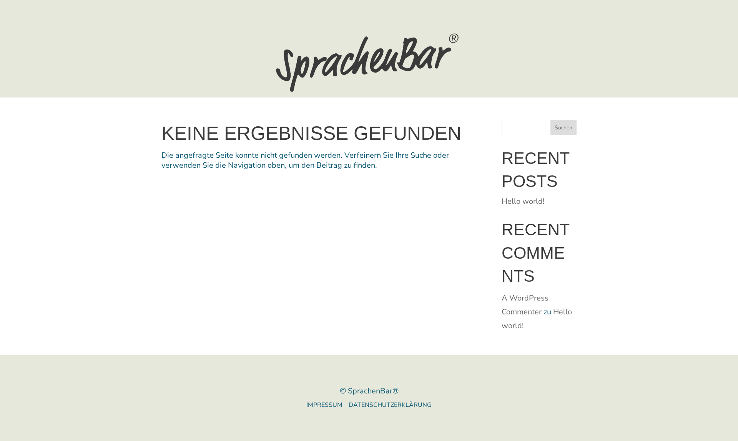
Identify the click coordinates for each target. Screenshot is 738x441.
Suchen (563, 127)
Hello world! (523, 201)
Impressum (327, 405)
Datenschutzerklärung (390, 405)
